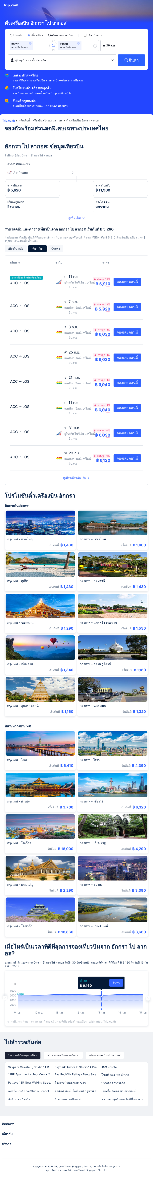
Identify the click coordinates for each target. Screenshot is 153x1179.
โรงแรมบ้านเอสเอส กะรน (70, 1083)
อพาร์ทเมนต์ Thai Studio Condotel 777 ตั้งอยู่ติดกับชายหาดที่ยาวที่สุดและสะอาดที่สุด (31, 1091)
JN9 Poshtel (109, 1067)
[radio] (16, 35)
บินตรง (55, 248)
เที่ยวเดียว (37, 248)
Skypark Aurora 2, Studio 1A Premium (78, 1067)
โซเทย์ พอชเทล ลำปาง (115, 1074)
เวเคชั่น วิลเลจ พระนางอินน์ (118, 1091)
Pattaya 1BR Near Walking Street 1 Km (31, 1082)
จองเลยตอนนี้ (127, 282)
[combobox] (35, 45)
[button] (30, 43)
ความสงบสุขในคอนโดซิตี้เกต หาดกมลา (124, 1099)
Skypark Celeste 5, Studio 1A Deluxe (31, 1067)
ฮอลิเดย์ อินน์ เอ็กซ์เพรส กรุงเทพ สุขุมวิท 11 (78, 1091)
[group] (30, 45)
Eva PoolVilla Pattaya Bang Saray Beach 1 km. (78, 1074)
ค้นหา (116, 983)
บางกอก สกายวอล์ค (113, 1083)
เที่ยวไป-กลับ (16, 248)
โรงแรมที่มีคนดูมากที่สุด (22, 1055)
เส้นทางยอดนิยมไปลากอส (105, 1055)
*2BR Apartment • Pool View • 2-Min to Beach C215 (31, 1074)
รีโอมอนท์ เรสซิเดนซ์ (68, 1099)
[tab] (22, 1055)
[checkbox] (93, 35)
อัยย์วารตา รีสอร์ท (19, 1099)
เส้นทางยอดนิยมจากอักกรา (63, 1055)
